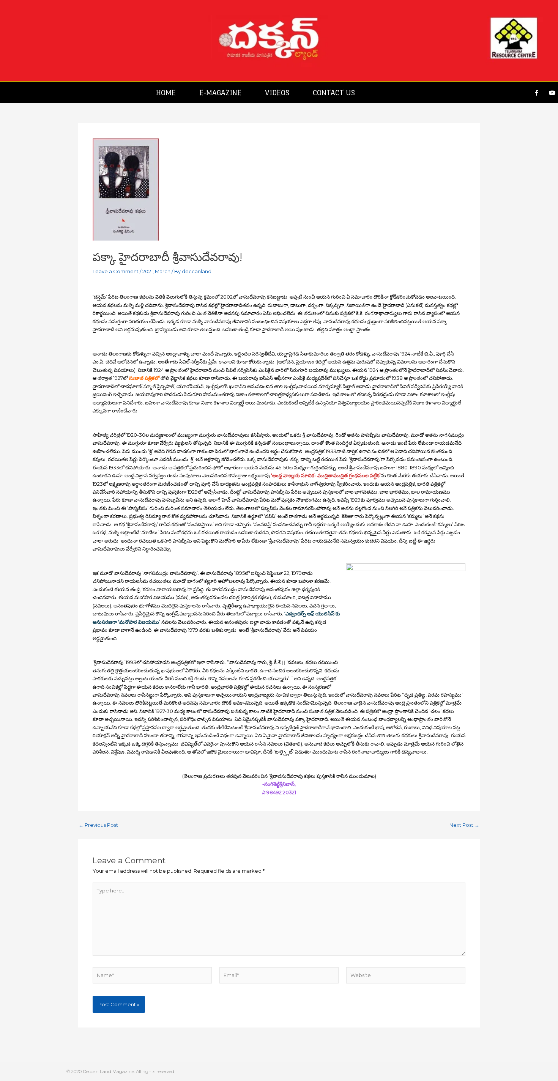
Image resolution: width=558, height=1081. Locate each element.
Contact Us (334, 92)
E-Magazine (220, 92)
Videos (277, 92)
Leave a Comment (116, 271)
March (162, 271)
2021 (147, 271)
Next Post (464, 825)
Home (166, 92)
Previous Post (98, 825)
